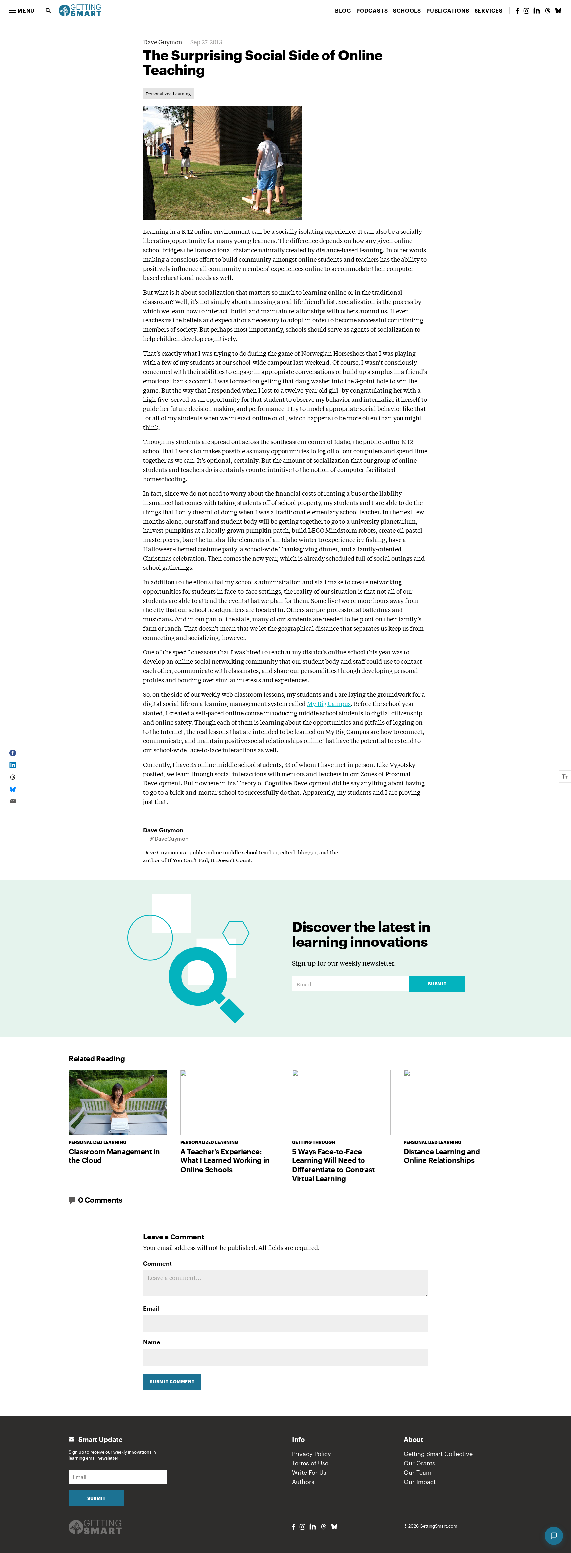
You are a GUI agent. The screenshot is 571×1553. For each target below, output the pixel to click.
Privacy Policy (311, 1453)
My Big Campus (329, 703)
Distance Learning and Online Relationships (442, 1156)
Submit (437, 983)
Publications (447, 10)
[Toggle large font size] (565, 776)
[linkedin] (536, 10)
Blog (343, 10)
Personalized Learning (168, 93)
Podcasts (372, 10)
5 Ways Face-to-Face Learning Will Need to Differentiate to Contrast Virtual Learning (333, 1165)
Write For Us (309, 1472)
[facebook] (517, 11)
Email (151, 1308)
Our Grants (419, 1463)
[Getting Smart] (80, 9)
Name (151, 1342)
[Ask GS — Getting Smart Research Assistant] (554, 1536)
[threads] (547, 10)
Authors (303, 1481)
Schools (407, 10)
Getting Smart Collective (438, 1453)
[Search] (48, 10)
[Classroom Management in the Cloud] (118, 1103)
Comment (157, 1263)
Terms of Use (310, 1463)
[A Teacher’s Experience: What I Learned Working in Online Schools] (229, 1103)
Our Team (417, 1472)
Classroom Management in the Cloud (114, 1156)
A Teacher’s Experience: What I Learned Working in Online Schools (225, 1160)
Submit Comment (172, 1381)
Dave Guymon (162, 41)
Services (489, 10)
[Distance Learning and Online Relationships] (453, 1103)
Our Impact (420, 1481)
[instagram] (526, 11)
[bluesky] (558, 10)
